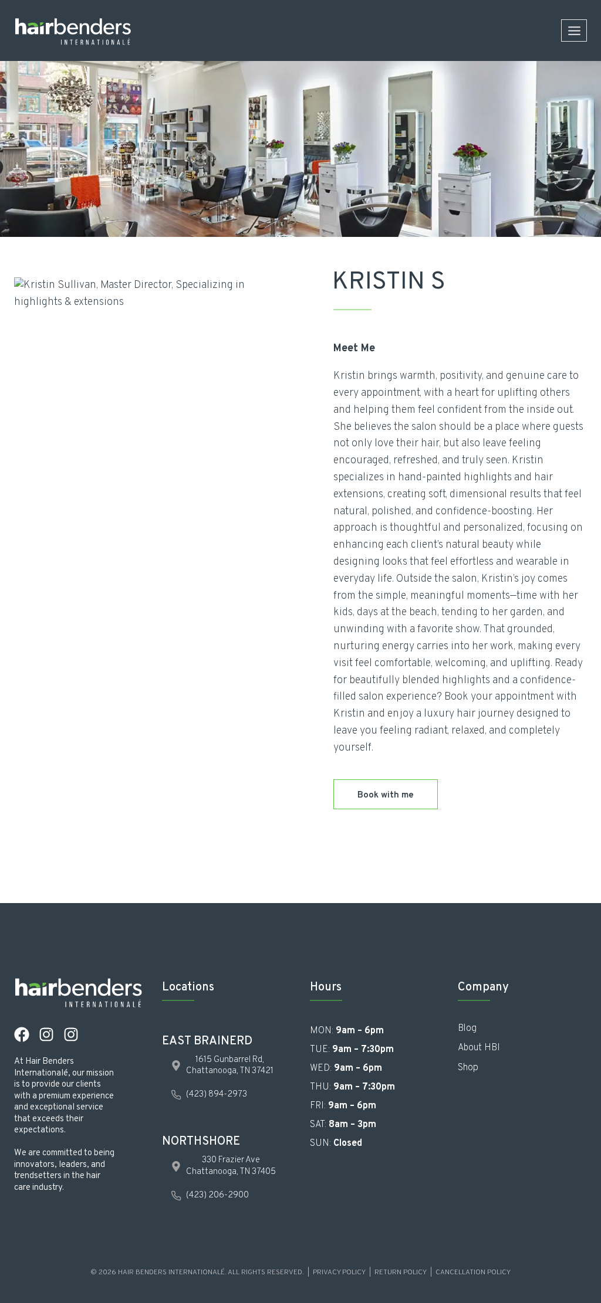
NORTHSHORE (201, 1141)
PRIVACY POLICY (339, 1272)
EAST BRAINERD (207, 1041)
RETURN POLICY (400, 1272)
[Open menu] (574, 30)
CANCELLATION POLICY (473, 1272)
